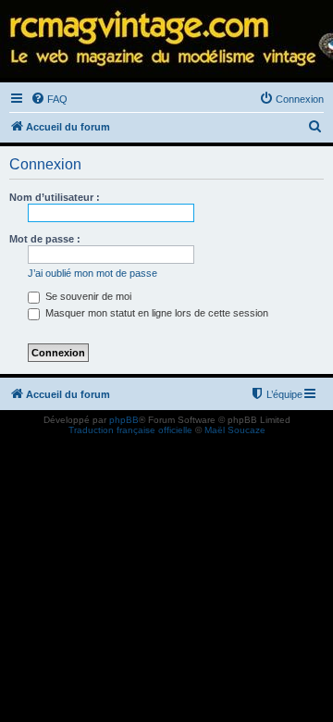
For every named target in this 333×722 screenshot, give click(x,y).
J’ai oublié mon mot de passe (92, 273)
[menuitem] (49, 99)
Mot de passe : (44, 238)
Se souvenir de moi (87, 296)
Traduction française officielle (130, 430)
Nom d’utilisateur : (54, 197)
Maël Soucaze (234, 430)
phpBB (124, 420)
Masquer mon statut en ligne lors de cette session (155, 312)
